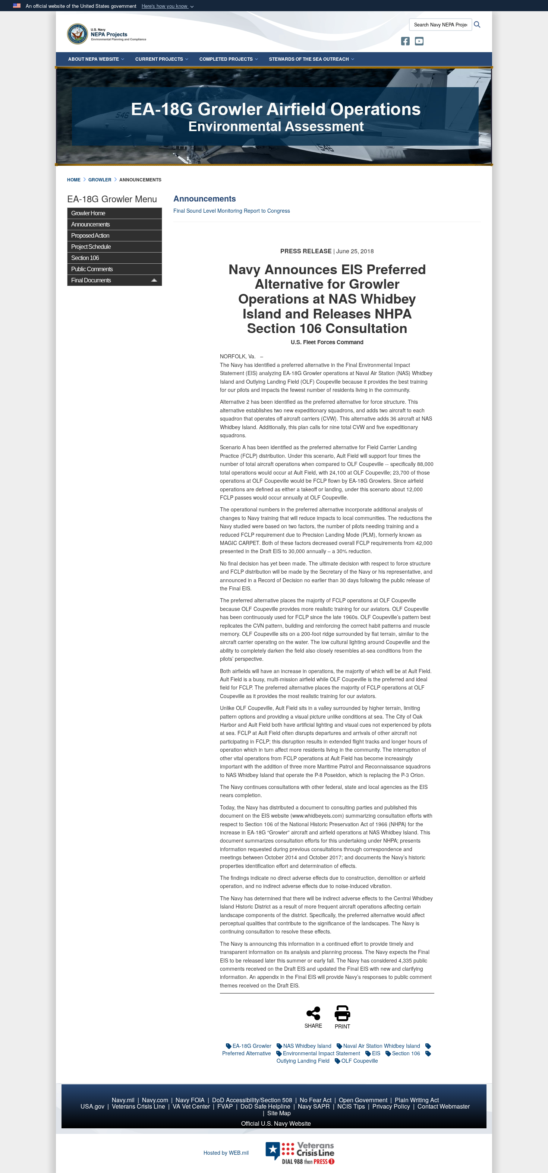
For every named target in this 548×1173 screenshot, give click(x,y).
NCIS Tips (351, 1106)
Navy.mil (123, 1100)
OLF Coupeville (359, 1060)
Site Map (279, 1113)
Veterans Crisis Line (138, 1106)
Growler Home (88, 213)
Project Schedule (91, 247)
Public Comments (92, 269)
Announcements (90, 224)
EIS (376, 1053)
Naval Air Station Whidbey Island (381, 1045)
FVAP (225, 1106)
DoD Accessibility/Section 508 (252, 1100)
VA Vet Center (191, 1106)
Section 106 (85, 258)
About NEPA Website (93, 59)
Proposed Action (90, 235)
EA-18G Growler (252, 1045)
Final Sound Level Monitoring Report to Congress (232, 210)
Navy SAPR (314, 1106)
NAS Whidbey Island (307, 1045)
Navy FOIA (190, 1100)
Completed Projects (226, 59)
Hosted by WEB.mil (226, 1152)
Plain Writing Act (417, 1100)
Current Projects (159, 59)
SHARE (313, 1025)
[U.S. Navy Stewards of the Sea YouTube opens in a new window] (419, 42)
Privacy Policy (391, 1106)
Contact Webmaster (444, 1106)
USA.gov (92, 1106)
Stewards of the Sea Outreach (309, 59)
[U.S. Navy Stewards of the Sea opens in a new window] (405, 42)
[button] (168, 6)
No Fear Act (315, 1100)
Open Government (363, 1100)
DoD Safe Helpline (265, 1106)
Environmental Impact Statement (321, 1053)
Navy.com (155, 1100)
